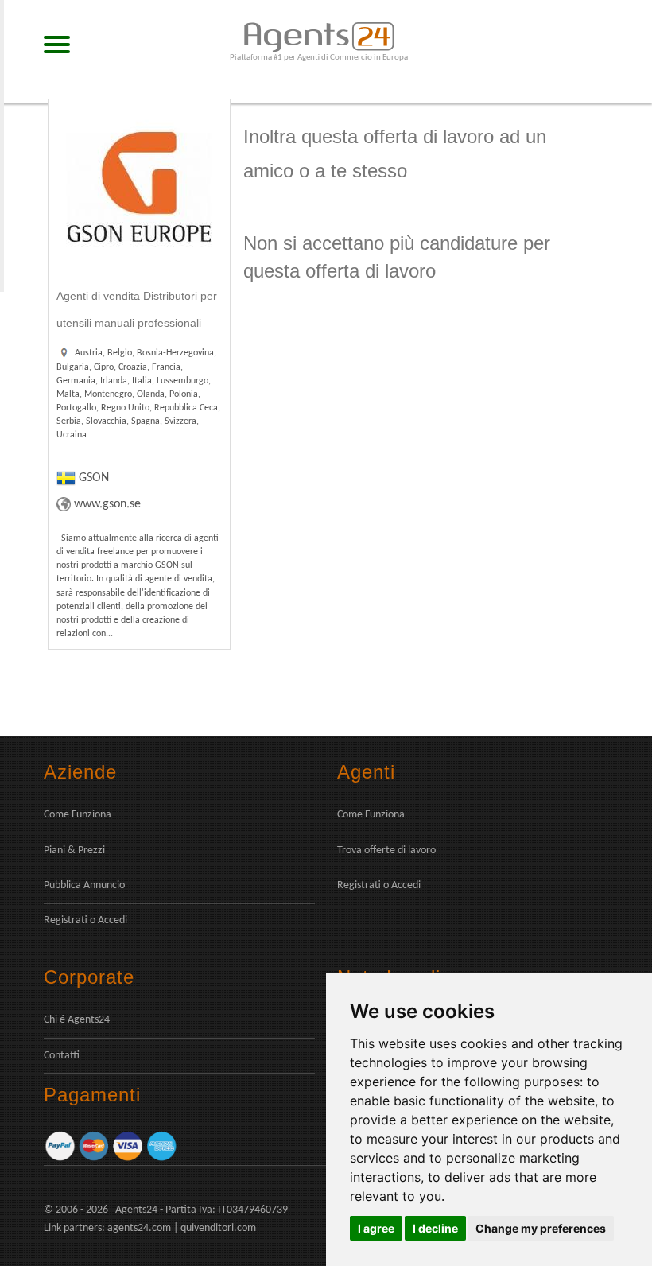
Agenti (366, 772)
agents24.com (139, 1228)
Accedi (112, 920)
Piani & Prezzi (74, 850)
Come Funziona (77, 815)
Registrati (65, 920)
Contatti (62, 1056)
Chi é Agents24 (77, 1020)
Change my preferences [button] (540, 1228)
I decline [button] (435, 1228)
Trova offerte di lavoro (386, 850)
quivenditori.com (218, 1228)
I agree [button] (376, 1228)
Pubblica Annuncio (84, 885)
